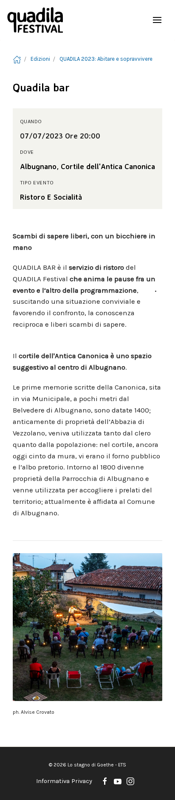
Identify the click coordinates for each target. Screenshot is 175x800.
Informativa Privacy (64, 781)
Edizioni (40, 59)
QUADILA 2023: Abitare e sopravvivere (105, 59)
